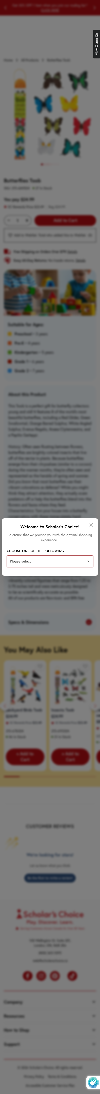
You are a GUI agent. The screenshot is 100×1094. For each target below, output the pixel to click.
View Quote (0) (96, 44)
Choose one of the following (35, 551)
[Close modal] (91, 525)
